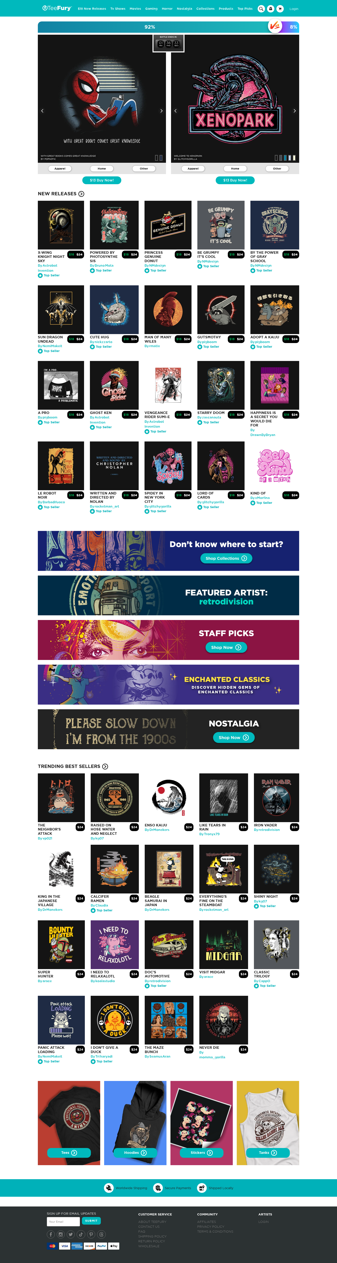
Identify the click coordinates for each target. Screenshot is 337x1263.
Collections (205, 8)
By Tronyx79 (209, 834)
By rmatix (152, 346)
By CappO (262, 981)
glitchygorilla (187, 159)
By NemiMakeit (50, 346)
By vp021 (45, 838)
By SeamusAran (157, 1056)
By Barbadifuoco (51, 502)
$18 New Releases (92, 8)
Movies (135, 8)
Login (294, 9)
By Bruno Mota (102, 265)
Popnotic (50, 159)
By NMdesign (155, 265)
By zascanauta (209, 417)
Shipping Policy (152, 1236)
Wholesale (149, 1246)
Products (226, 8)
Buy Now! (102, 180)
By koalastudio (103, 981)
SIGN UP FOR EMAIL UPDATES (71, 1213)
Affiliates (206, 1221)
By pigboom (207, 342)
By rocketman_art (104, 506)
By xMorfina (260, 498)
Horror (167, 8)
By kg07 (97, 838)
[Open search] (261, 8)
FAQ (141, 1231)
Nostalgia (184, 8)
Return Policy (151, 1241)
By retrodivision (267, 829)
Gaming (151, 8)
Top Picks (245, 8)
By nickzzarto (101, 342)
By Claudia (99, 905)
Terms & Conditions (215, 1231)
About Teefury (152, 1221)
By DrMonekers (157, 829)
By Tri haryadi (102, 1056)
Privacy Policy (210, 1226)
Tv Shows (117, 8)
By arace (45, 981)
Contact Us (149, 1226)
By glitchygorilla (158, 506)
